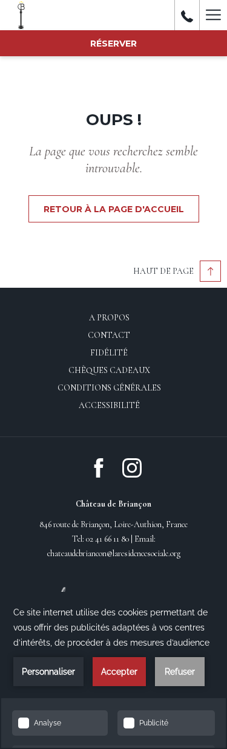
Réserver (113, 43)
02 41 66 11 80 (107, 539)
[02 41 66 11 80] (187, 15)
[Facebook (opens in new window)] (98, 467)
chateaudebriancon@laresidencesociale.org (113, 553)
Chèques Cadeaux (109, 370)
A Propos (109, 318)
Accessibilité (109, 405)
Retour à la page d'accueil (114, 209)
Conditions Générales (109, 388)
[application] (113, 670)
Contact (109, 335)
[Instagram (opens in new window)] (132, 467)
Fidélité (109, 353)
